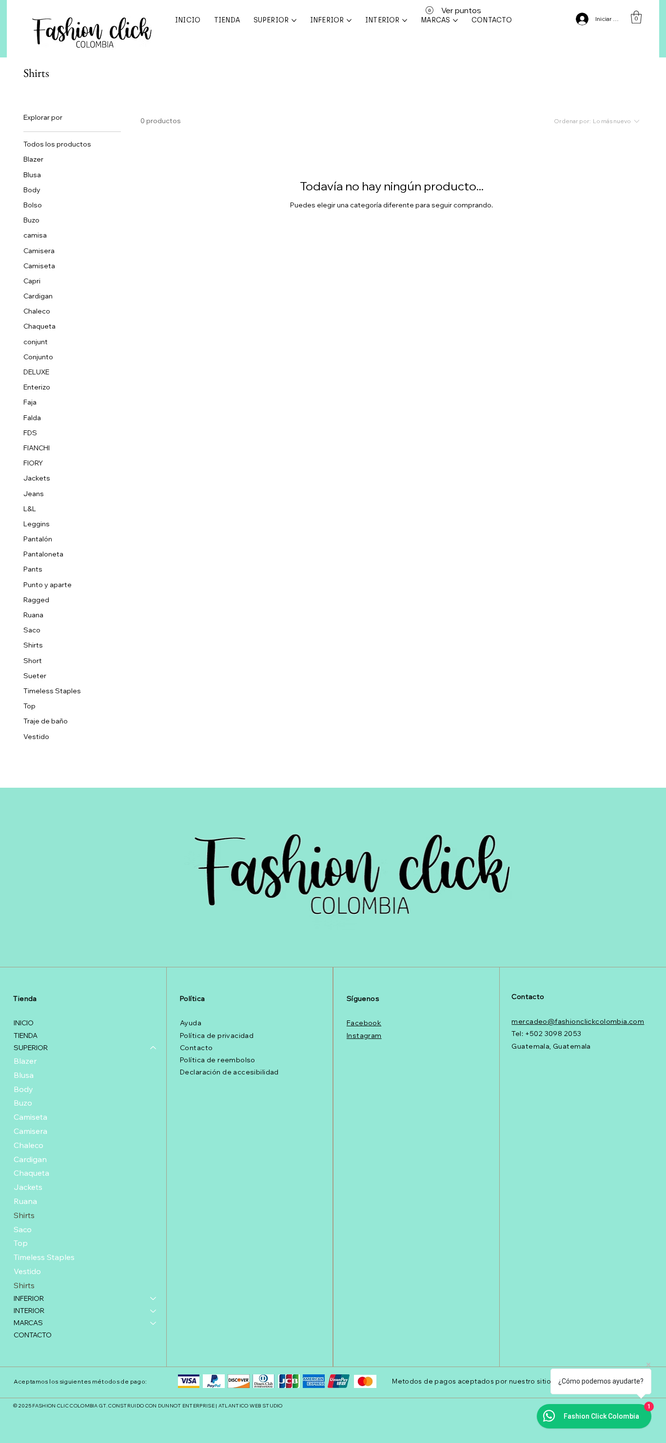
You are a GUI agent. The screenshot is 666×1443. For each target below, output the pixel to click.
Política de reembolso (217, 1059)
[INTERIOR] (153, 1311)
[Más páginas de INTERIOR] (404, 20)
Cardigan (30, 1159)
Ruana (25, 1201)
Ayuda (190, 1022)
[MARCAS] (153, 1323)
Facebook (364, 1022)
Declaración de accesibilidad (229, 1072)
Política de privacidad (217, 1035)
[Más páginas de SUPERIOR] (294, 20)
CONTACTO (33, 1335)
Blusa (24, 1075)
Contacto (196, 1047)
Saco (23, 1229)
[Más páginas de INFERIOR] (349, 20)
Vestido (27, 1271)
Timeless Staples (44, 1257)
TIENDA (26, 1035)
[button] (636, 17)
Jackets (28, 1187)
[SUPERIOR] (153, 1048)
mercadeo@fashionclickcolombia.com (577, 1021)
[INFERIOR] (153, 1299)
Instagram (364, 1035)
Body (23, 1089)
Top (21, 1243)
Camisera (30, 1131)
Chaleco (28, 1145)
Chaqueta (31, 1173)
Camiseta (30, 1117)
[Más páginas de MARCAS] (455, 20)
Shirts (24, 1215)
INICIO (24, 1022)
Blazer (25, 1061)
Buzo (23, 1103)
